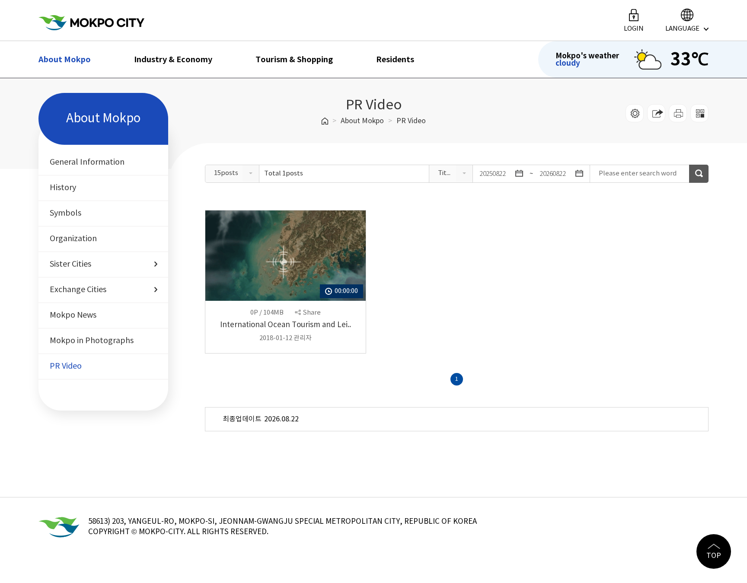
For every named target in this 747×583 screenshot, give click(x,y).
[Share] (656, 113)
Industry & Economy (173, 60)
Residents (395, 60)
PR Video (411, 121)
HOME (325, 121)
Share (312, 312)
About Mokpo (64, 60)
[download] (678, 113)
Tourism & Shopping (294, 60)
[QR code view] (699, 113)
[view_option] (635, 113)
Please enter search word (638, 173)
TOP (713, 556)
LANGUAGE (682, 28)
